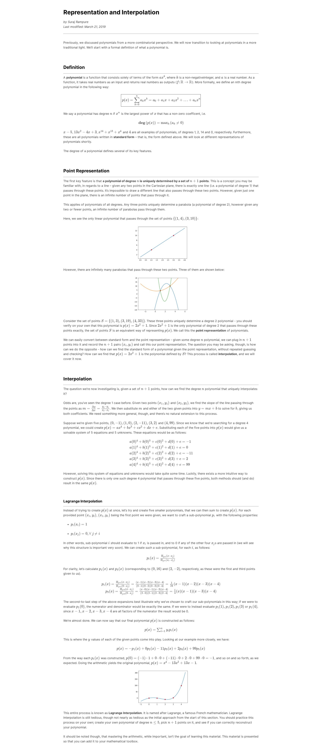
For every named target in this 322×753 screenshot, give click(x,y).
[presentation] (162, 77)
